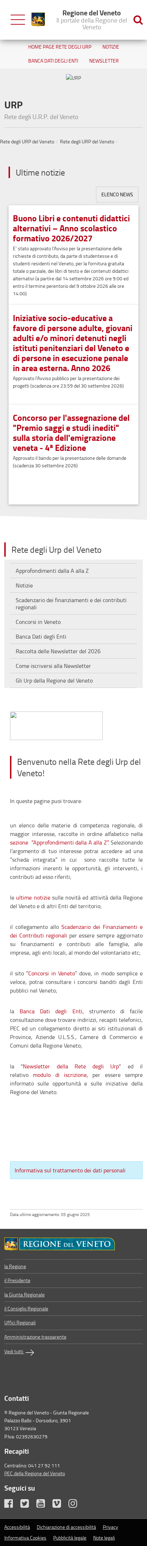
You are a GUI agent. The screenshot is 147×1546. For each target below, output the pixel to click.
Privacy (110, 1526)
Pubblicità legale (69, 1537)
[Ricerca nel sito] (138, 20)
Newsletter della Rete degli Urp (71, 1066)
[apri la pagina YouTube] (43, 1505)
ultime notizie (33, 897)
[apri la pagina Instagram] (76, 1505)
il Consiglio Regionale (26, 1308)
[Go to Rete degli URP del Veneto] (73, 1244)
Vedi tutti (14, 1351)
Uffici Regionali (20, 1322)
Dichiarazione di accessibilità (66, 1526)
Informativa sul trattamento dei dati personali (70, 1170)
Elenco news (117, 194)
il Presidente (17, 1280)
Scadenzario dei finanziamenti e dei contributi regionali (71, 603)
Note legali (104, 1537)
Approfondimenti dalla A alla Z (52, 571)
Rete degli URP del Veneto (27, 141)
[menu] (17, 20)
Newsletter (104, 60)
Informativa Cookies (25, 1537)
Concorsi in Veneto (38, 622)
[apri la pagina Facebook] (11, 1505)
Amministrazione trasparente (35, 1336)
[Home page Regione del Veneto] (38, 20)
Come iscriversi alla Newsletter (53, 666)
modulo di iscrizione (60, 1075)
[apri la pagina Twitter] (27, 1505)
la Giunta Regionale (24, 1294)
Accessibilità (17, 1526)
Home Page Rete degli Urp (59, 46)
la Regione (15, 1266)
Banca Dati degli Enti (53, 60)
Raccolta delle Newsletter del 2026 (58, 651)
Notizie (110, 46)
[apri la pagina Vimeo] (59, 1505)
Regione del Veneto (91, 19)
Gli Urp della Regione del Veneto (54, 680)
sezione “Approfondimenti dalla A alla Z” (59, 842)
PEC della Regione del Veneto (34, 1473)
